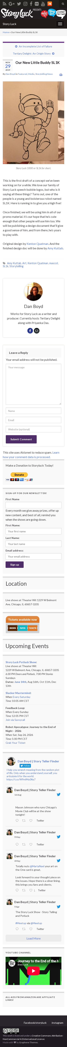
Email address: (15, 550)
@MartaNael (37, 866)
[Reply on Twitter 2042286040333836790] (18, 929)
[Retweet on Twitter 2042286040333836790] (24, 929)
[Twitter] (19, 3)
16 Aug (17, 794)
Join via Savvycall (15, 719)
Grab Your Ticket (15, 742)
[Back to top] (58, 1038)
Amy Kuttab (55, 248)
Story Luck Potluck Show (21, 662)
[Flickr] (37, 3)
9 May (17, 837)
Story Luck (9, 24)
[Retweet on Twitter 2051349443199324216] (24, 890)
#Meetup (20, 923)
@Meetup (36, 923)
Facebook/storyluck (35, 1022)
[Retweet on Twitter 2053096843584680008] (24, 844)
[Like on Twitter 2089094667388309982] (32, 820)
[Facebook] (31, 3)
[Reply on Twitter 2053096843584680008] (18, 844)
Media (31, 74)
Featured (22, 74)
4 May (17, 860)
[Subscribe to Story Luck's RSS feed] (4, 3)
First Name (12, 499)
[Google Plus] (12, 3)
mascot (53, 263)
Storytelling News (44, 74)
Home (6, 32)
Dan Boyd (10, 74)
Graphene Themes (28, 1042)
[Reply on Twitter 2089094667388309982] (18, 820)
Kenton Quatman (37, 243)
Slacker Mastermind (18, 692)
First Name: (13, 525)
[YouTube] (43, 3)
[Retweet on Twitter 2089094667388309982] (24, 820)
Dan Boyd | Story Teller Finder (35, 790)
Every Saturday (21, 696)
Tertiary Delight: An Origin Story (32, 53)
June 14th (20, 681)
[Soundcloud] (49, 3)
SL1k (5, 266)
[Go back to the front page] (33, 13)
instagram (57, 1022)
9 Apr (17, 906)
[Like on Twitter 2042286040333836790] (32, 929)
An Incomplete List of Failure (35, 46)
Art (24, 263)
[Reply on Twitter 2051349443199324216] (18, 890)
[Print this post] (61, 74)
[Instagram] (25, 3)
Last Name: (13, 537)
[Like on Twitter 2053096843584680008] (32, 844)
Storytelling (16, 266)
